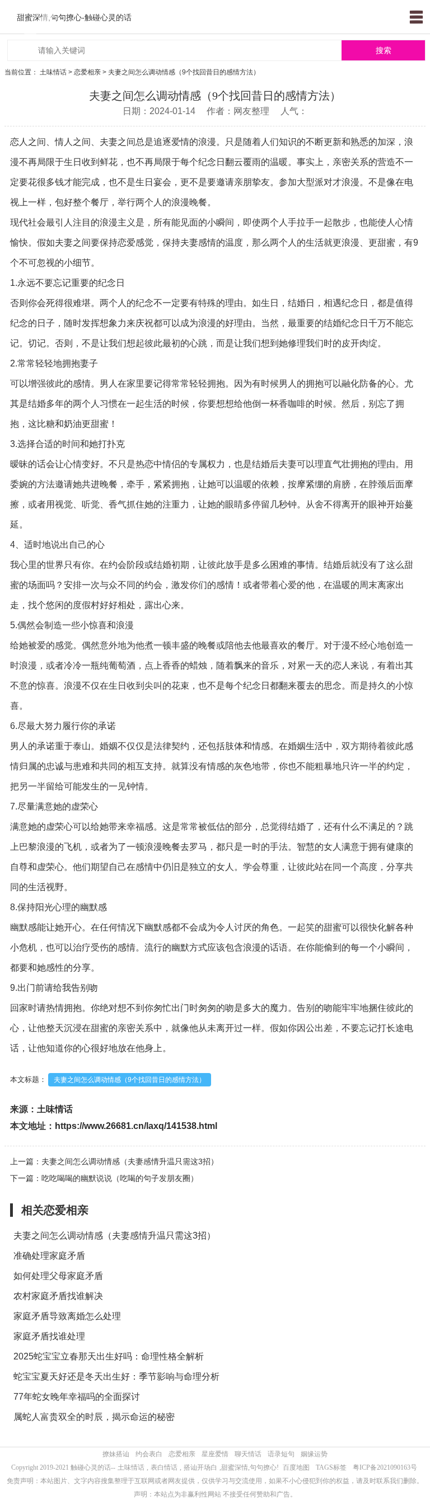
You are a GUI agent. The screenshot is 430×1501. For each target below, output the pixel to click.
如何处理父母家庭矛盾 (58, 1276)
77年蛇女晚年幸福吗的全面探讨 (76, 1396)
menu (416, 16)
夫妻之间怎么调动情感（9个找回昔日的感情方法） (129, 1080)
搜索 (383, 50)
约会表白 (148, 1454)
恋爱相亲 (87, 72)
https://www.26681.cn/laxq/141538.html (136, 1126)
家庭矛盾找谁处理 (49, 1336)
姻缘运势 (314, 1454)
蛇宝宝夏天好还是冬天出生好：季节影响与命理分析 (116, 1376)
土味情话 (53, 72)
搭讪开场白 (200, 1467)
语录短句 (281, 1454)
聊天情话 (248, 1454)
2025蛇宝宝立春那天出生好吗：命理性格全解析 (108, 1356)
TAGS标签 (331, 1467)
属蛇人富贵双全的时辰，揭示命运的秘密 (94, 1417)
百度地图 (296, 1467)
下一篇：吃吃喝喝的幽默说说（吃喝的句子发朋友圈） (104, 1178)
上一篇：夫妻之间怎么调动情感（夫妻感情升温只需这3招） (114, 1161)
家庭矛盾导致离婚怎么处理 (67, 1316)
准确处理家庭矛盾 (49, 1255)
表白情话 (164, 1467)
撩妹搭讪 (115, 1454)
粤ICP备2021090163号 (385, 1467)
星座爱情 (215, 1454)
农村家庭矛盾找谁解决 (58, 1296)
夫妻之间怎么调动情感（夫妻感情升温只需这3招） (114, 1235)
